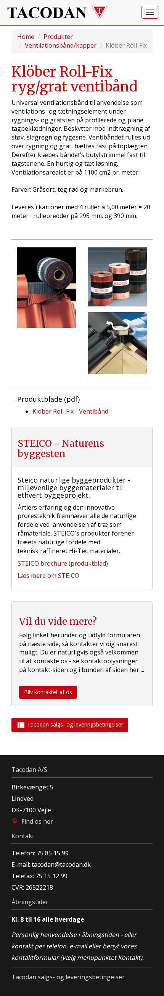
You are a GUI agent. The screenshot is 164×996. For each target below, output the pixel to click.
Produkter (58, 36)
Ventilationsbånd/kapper (60, 45)
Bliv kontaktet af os (48, 692)
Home (25, 36)
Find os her (37, 821)
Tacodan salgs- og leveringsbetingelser (69, 725)
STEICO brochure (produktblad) (63, 563)
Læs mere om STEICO (48, 575)
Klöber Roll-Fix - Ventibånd (70, 411)
